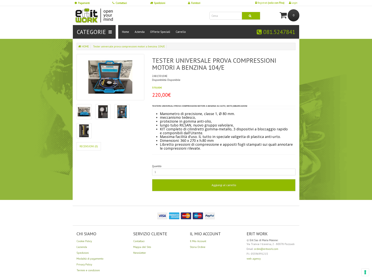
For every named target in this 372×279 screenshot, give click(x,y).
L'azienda (82, 247)
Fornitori (195, 3)
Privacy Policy (84, 264)
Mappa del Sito (142, 247)
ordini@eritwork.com (266, 249)
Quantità (156, 166)
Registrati (270, 2)
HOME (85, 46)
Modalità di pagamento (90, 258)
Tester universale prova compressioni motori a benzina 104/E (129, 46)
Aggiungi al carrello (224, 185)
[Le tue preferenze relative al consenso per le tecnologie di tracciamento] (365, 272)
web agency (254, 258)
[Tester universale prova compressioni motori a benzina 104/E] (110, 77)
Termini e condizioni (88, 270)
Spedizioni (159, 3)
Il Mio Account (198, 241)
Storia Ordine (197, 247)
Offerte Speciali (160, 32)
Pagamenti (84, 3)
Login (294, 2)
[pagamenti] (186, 215)
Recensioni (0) (89, 146)
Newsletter (139, 253)
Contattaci (121, 3)
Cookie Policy (84, 241)
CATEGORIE (91, 32)
